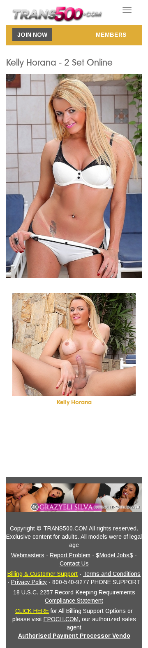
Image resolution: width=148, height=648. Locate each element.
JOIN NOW (32, 34)
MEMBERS (111, 34)
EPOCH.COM (61, 619)
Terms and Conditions (112, 573)
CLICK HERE (32, 611)
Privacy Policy (29, 582)
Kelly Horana (74, 402)
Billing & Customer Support (42, 573)
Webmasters (27, 555)
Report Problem (70, 555)
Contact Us (74, 563)
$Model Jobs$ (114, 555)
